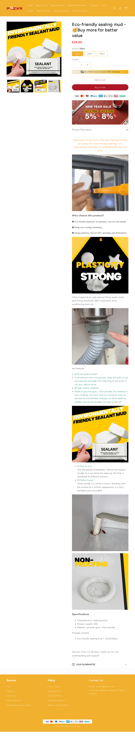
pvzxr (63, 726)
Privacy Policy (54, 686)
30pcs (102, 53)
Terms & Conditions (56, 700)
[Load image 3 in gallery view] (41, 86)
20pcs (90, 53)
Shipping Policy (55, 691)
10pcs (77, 53)
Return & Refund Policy (58, 705)
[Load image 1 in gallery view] (13, 86)
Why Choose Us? (14, 700)
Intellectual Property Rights (19, 705)
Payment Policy (54, 696)
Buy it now (100, 87)
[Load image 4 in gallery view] (54, 86)
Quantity (75, 59)
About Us (11, 691)
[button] (114, 8)
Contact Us (11, 696)
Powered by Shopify (73, 726)
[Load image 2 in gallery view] (27, 86)
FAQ (9, 686)
